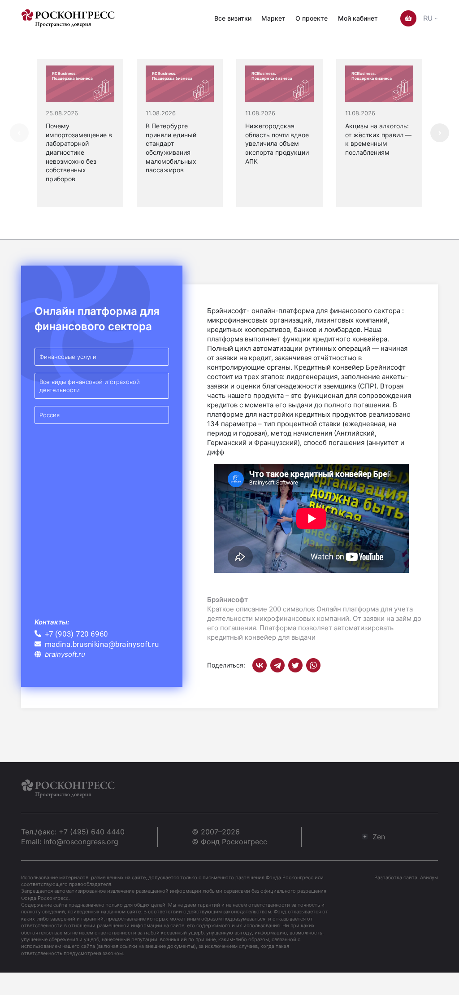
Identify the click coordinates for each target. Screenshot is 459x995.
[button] (439, 132)
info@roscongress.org (80, 841)
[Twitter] (295, 665)
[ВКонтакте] (259, 665)
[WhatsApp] (313, 665)
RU (428, 18)
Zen (378, 836)
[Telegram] (277, 665)
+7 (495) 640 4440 (92, 831)
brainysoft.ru (65, 654)
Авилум (429, 877)
